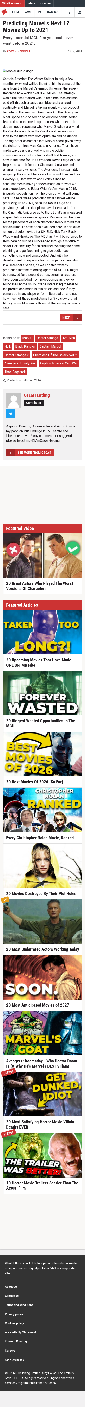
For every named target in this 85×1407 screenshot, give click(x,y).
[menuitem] (12, 3)
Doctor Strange (47, 338)
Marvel (27, 338)
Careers (10, 1350)
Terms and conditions (19, 1304)
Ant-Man (69, 338)
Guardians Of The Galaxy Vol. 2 (55, 355)
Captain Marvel (50, 346)
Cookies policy (14, 1323)
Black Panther (25, 346)
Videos (31, 3)
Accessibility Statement (20, 1332)
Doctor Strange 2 (17, 355)
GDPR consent (14, 1359)
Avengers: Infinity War (20, 363)
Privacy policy (14, 1314)
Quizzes (45, 3)
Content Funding (16, 1341)
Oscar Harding (18, 51)
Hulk (8, 346)
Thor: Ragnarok (15, 372)
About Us (11, 1286)
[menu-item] (15, 12)
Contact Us (12, 1295)
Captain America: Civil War (59, 363)
